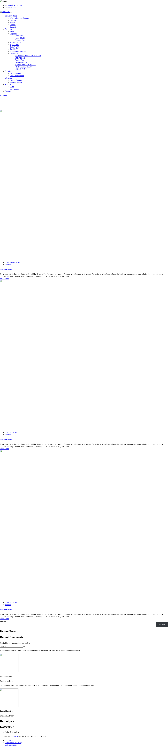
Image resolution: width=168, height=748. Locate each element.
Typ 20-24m (14, 47)
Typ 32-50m (14, 49)
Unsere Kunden (16, 80)
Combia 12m (20, 40)
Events (12, 22)
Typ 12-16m (14, 45)
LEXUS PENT (21, 69)
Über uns (8, 78)
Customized (14, 53)
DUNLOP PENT (21, 62)
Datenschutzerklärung (13, 743)
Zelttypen (8, 29)
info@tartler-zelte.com (13, 5)
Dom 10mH (19, 36)
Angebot (3, 95)
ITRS (15, 736)
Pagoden (13, 34)
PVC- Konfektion (17, 76)
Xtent (12, 31)
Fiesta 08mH (20, 38)
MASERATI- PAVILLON (25, 65)
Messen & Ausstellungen (19, 18)
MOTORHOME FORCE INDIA (28, 56)
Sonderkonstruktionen (18, 51)
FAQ (12, 87)
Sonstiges (8, 71)
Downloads (14, 89)
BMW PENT (20, 58)
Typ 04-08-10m (16, 42)
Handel (12, 25)
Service (8, 84)
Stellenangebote (16, 82)
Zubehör (13, 27)
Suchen (3, 621)
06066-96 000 (10, 7)
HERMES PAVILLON (24, 67)
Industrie (13, 20)
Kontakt (8, 91)
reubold (8, 264)
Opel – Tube (19, 60)
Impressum (9, 740)
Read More (4, 278)
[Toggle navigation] (11, 12)
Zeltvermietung (11, 16)
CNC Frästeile (15, 73)
